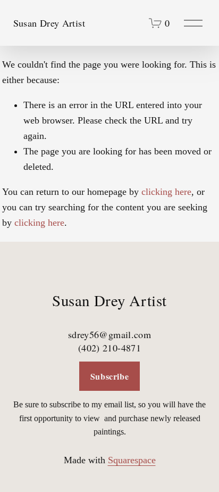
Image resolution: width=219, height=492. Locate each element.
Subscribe (109, 376)
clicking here (166, 191)
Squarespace (132, 460)
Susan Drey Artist (49, 23)
